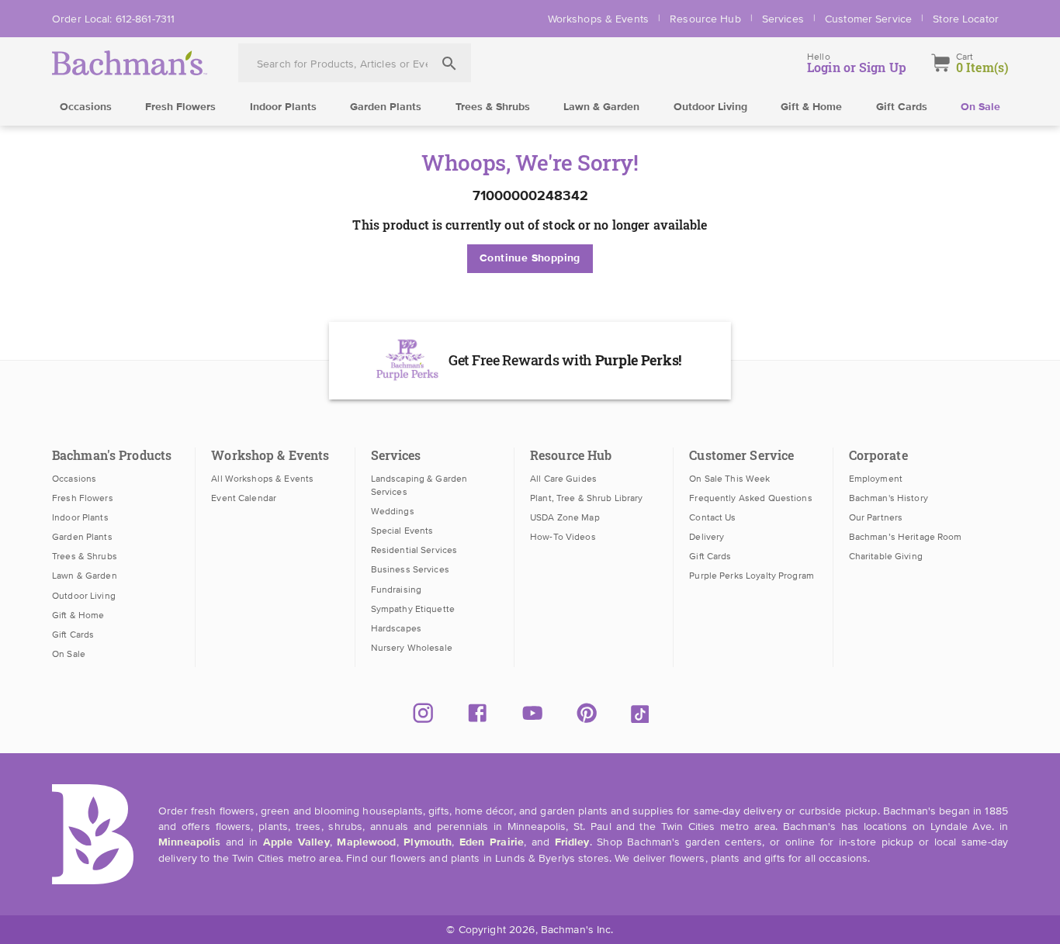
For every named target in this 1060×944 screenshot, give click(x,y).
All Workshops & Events (262, 478)
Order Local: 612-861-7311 (113, 18)
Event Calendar (243, 498)
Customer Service (868, 18)
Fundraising (396, 589)
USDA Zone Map (565, 517)
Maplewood (366, 842)
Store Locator (966, 18)
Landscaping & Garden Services (419, 485)
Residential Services (414, 550)
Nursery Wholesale (411, 647)
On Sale (980, 107)
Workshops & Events (598, 18)
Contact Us (712, 517)
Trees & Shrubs (493, 107)
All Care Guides (563, 478)
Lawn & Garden (601, 107)
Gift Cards (901, 107)
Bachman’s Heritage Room (905, 536)
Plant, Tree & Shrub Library (586, 498)
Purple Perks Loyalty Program (751, 575)
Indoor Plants (283, 107)
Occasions (86, 107)
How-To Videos (563, 536)
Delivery (706, 536)
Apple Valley (296, 842)
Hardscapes (396, 628)
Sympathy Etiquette (413, 608)
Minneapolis (189, 842)
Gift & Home (811, 107)
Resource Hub (705, 18)
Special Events (402, 530)
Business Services (410, 569)
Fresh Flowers (180, 107)
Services (783, 18)
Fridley (572, 842)
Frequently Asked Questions (750, 498)
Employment (875, 478)
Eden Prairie (491, 842)
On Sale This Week (729, 478)
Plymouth (428, 842)
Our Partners (876, 517)
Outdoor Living (710, 107)
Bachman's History (888, 498)
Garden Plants (385, 107)
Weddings (392, 511)
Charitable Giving (886, 556)
